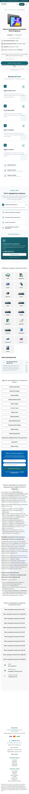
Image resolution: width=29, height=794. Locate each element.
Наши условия (14, 731)
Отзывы (14, 776)
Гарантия (14, 774)
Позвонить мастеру (14, 254)
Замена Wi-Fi (14, 442)
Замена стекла (14, 412)
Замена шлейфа (14, 395)
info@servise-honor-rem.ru (15, 742)
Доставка (14, 772)
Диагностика (14, 778)
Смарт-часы (14, 764)
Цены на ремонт (14, 775)
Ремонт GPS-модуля (14, 391)
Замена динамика (14, 416)
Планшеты (14, 762)
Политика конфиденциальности (14, 730)
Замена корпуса (14, 429)
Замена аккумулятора (14, 433)
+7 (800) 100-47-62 (8, 251)
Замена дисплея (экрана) (14, 425)
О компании (14, 771)
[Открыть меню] (26, 4)
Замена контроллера (14, 386)
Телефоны (14, 761)
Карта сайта (14, 754)
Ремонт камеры (14, 403)
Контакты (14, 779)
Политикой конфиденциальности (17, 69)
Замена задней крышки (14, 420)
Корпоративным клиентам (14, 781)
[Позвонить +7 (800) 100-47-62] (17, 4)
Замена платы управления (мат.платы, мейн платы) (14, 437)
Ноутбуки (14, 760)
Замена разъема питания (14, 399)
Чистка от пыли (14, 408)
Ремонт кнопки (14, 446)
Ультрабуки (14, 765)
